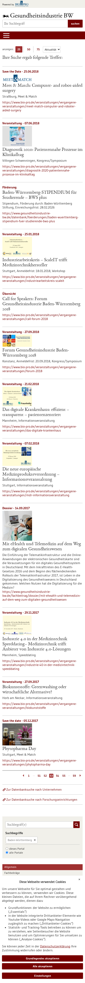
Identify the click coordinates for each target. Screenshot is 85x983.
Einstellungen (42, 975)
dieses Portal (17, 848)
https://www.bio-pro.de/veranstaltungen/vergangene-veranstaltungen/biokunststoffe (39, 706)
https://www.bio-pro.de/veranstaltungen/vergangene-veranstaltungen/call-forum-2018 (39, 317)
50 (29, 50)
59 (74, 775)
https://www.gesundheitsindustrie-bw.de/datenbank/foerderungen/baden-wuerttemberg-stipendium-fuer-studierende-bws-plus (40, 217)
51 (39, 775)
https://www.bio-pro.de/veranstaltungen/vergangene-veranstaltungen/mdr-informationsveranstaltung (39, 493)
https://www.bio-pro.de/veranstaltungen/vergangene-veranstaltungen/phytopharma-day (39, 762)
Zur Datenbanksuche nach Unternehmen (34, 789)
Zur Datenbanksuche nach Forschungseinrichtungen (41, 799)
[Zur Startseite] (39, 15)
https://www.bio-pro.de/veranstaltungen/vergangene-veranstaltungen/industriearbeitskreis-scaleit (39, 279)
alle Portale (16, 852)
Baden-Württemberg (20, 840)
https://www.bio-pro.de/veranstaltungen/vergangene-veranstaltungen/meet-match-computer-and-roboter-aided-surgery (39, 106)
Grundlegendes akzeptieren (42, 958)
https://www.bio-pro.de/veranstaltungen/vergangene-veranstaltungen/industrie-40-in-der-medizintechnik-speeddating (39, 665)
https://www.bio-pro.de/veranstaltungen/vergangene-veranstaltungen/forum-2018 (39, 369)
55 (63, 775)
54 (57, 775)
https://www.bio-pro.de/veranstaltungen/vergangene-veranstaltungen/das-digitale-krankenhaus (39, 428)
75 (39, 50)
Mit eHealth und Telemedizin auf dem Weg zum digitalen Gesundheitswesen (41, 547)
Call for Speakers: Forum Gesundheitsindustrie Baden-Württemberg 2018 (41, 304)
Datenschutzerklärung (55, 946)
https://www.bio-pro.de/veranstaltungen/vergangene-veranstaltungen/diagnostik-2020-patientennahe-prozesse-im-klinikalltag (39, 170)
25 (19, 50)
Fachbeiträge (12, 873)
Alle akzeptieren (42, 966)
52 (45, 775)
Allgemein (10, 867)
